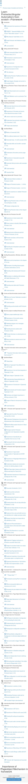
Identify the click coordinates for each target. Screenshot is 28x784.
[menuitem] (1, 3)
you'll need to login (20, 777)
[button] (1, 1)
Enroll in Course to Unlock (14, 779)
